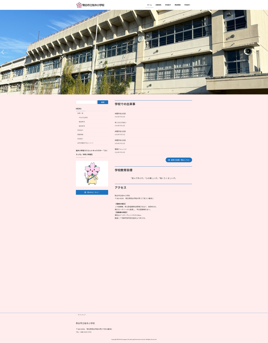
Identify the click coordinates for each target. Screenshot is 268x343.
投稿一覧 (80, 113)
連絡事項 (82, 122)
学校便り (80, 139)
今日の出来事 (83, 117)
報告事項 (82, 126)
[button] (265, 52)
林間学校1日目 (120, 131)
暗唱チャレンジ (120, 149)
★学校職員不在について (85, 143)
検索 (102, 102)
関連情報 (80, 134)
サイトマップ (81, 315)
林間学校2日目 (120, 114)
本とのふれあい (120, 122)
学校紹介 (80, 130)
